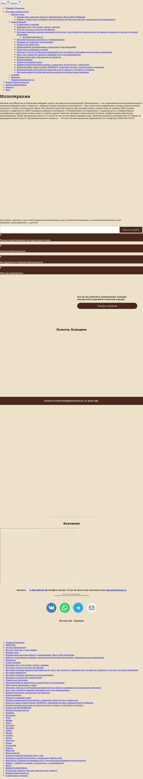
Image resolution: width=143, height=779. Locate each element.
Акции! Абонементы (16, 84)
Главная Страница (15, 8)
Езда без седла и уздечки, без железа (36, 29)
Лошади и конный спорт (29, 62)
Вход (8, 89)
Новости (10, 87)
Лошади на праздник (28, 44)
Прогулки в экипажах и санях (32, 49)
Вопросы (15, 77)
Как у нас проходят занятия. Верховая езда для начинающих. (49, 54)
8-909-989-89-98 (39, 590)
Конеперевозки (25, 59)
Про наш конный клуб (17, 11)
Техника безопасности (22, 79)
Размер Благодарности (17, 82)
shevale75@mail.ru (116, 590)
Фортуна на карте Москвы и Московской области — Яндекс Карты (71, 517)
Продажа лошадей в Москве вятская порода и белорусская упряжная (53, 72)
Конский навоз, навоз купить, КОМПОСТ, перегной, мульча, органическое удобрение (60, 67)
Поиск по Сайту (131, 230)
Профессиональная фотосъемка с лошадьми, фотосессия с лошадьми (53, 64)
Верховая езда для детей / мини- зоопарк (38, 27)
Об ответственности (32, 37)
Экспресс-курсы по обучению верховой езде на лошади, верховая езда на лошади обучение (64, 52)
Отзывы (15, 74)
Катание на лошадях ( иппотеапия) (35, 42)
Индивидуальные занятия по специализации (41, 39)
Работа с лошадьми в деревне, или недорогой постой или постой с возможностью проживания (66, 19)
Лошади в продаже (107, 306)
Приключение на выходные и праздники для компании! (46, 47)
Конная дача (17, 14)
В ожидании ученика (28, 24)
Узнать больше (18, 22)
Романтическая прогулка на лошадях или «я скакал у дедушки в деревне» (55, 69)
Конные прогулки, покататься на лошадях (39, 57)
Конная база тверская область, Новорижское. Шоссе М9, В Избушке (51, 17)
